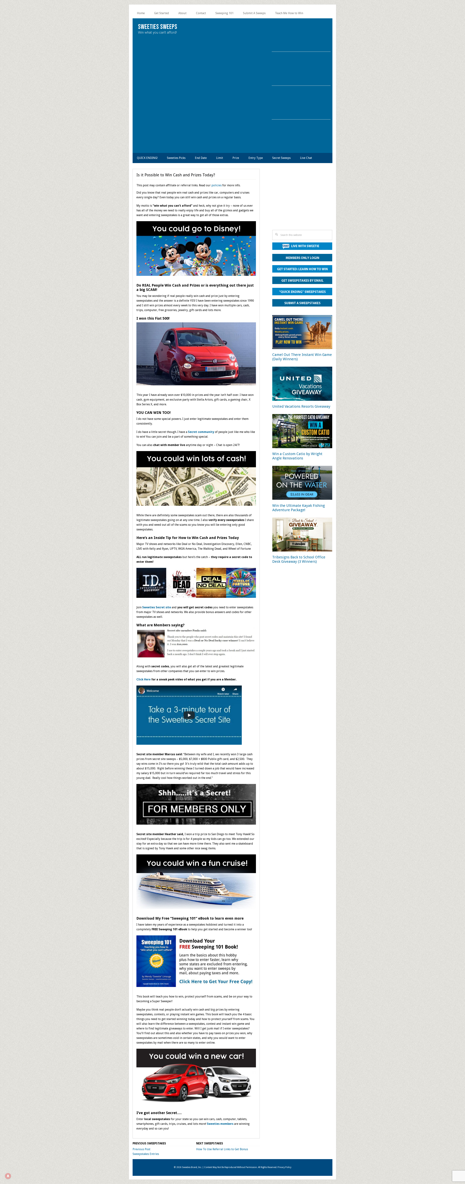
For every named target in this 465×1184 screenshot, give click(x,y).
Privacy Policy (284, 1167)
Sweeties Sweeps (157, 27)
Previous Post (141, 1149)
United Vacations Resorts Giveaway (301, 406)
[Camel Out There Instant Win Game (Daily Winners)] (302, 332)
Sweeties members (220, 1124)
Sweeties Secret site (156, 607)
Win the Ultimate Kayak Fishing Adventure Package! (298, 507)
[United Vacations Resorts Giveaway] (302, 384)
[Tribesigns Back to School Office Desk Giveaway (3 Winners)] (302, 535)
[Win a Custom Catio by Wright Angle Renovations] (302, 431)
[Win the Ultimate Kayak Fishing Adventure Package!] (302, 483)
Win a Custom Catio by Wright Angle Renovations (297, 456)
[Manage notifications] (8, 1176)
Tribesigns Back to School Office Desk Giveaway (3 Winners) (298, 559)
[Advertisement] (302, 200)
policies (216, 185)
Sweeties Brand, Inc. (192, 1167)
